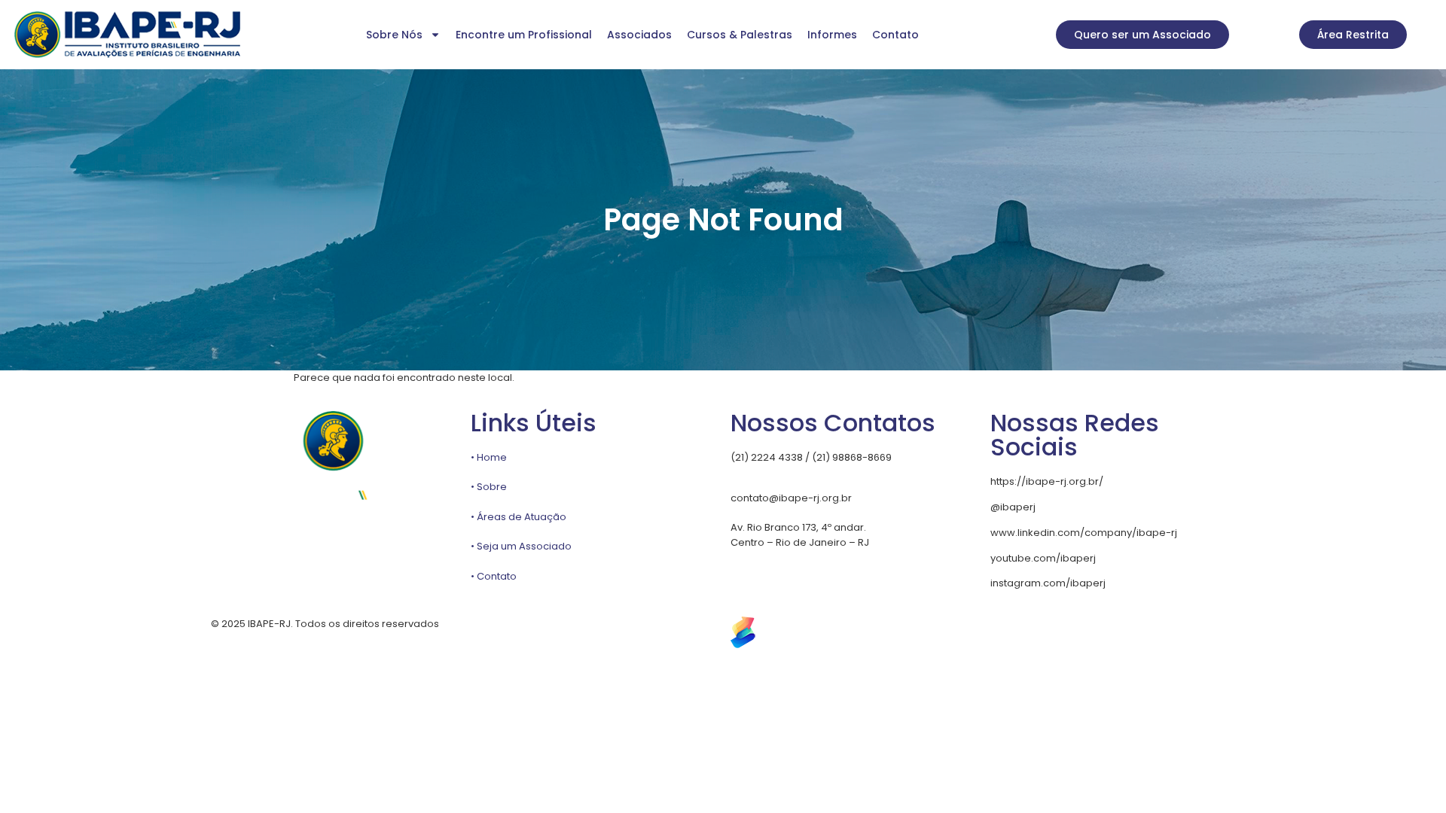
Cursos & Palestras (739, 34)
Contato (895, 34)
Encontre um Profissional (524, 34)
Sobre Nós (394, 34)
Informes (832, 34)
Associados (639, 34)
